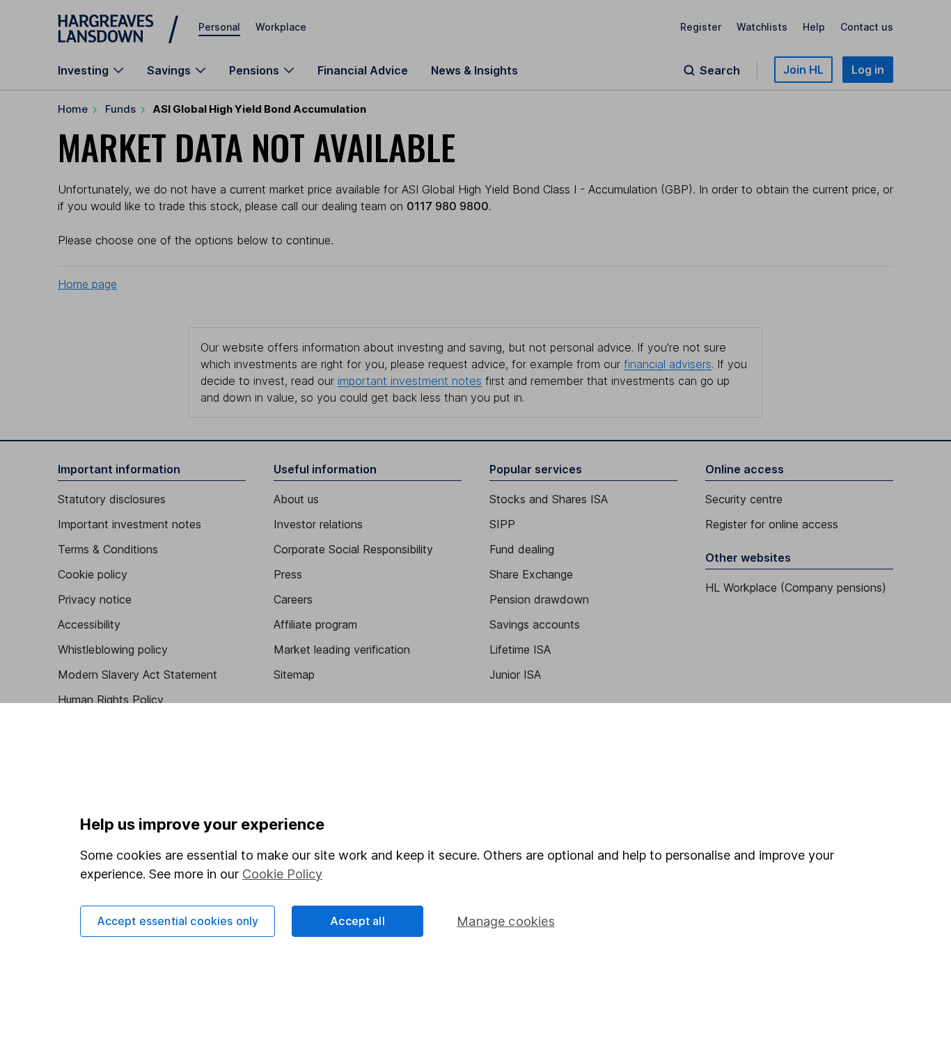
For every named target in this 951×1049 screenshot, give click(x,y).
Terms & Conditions (108, 549)
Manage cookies (506, 921)
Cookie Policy (282, 874)
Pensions (254, 70)
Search (720, 70)
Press (288, 574)
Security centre (744, 499)
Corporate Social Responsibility (353, 549)
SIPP (502, 524)
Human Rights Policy (111, 700)
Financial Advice (362, 70)
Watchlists (762, 27)
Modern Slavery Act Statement (137, 674)
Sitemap (294, 674)
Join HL (803, 70)
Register (700, 27)
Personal (219, 27)
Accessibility (89, 624)
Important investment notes (129, 524)
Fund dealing (521, 549)
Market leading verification (342, 649)
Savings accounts (534, 624)
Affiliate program (315, 624)
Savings (169, 70)
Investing (83, 70)
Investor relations (318, 524)
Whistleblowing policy (113, 649)
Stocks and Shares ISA (548, 499)
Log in (867, 70)
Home (73, 109)
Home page (87, 284)
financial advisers (668, 364)
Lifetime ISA (520, 649)
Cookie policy (92, 574)
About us (296, 499)
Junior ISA (515, 674)
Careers (293, 599)
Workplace (281, 27)
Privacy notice (95, 599)
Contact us (866, 27)
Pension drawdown (539, 599)
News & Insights (474, 70)
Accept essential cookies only (178, 921)
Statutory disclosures (112, 499)
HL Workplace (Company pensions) (795, 587)
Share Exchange (531, 574)
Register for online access (771, 524)
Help (814, 27)
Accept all (357, 921)
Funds (120, 109)
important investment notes (410, 381)
